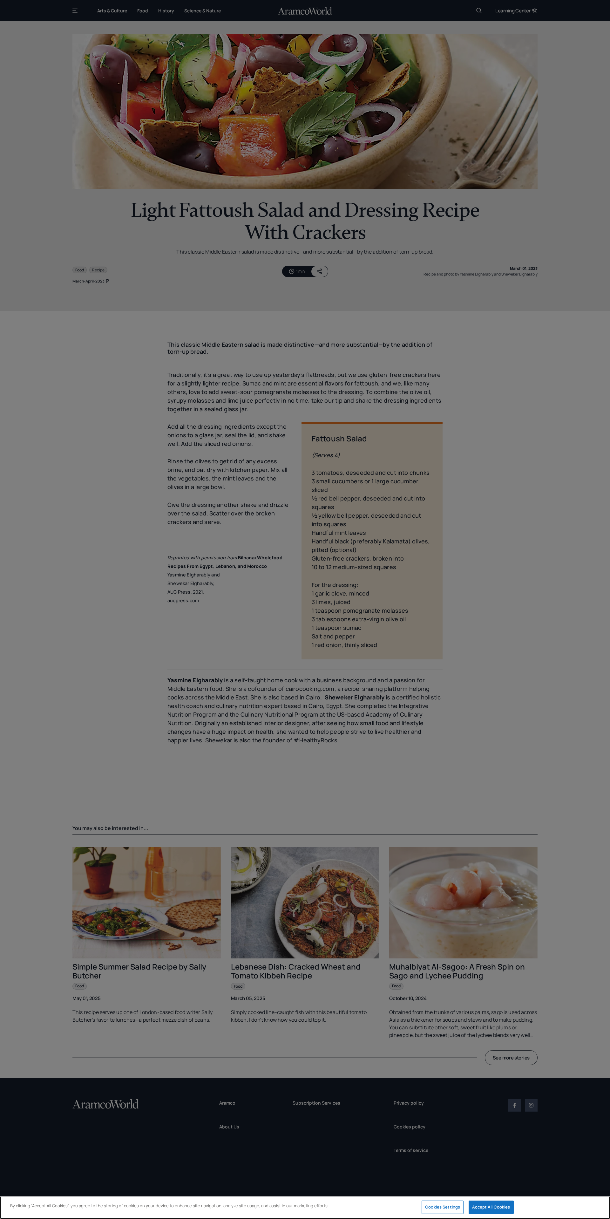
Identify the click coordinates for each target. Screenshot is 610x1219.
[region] (305, 1207)
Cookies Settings (442, 1207)
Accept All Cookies (491, 1207)
